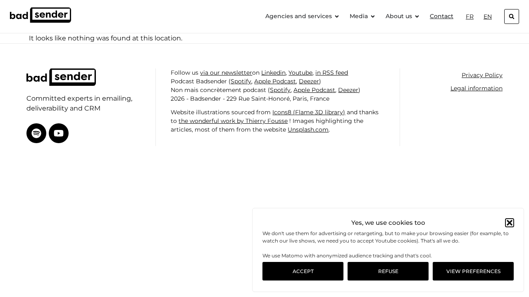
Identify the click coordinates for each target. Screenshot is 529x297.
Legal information (476, 88)
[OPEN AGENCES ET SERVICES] (337, 16)
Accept (303, 271)
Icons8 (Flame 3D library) (308, 112)
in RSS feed (331, 72)
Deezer (309, 81)
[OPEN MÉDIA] (373, 16)
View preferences (473, 271)
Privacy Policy (482, 75)
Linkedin (273, 72)
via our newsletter (226, 72)
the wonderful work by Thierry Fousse (233, 121)
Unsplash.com (308, 129)
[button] (509, 223)
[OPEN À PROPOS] (417, 16)
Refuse (388, 271)
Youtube (300, 72)
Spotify (241, 81)
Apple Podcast (275, 81)
